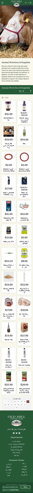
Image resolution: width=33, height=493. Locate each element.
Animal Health (17, 441)
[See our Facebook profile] (14, 433)
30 (21, 405)
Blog (8, 475)
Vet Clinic (8, 464)
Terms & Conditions (12, 485)
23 (24, 402)
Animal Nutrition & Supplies (16, 444)
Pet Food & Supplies (16, 447)
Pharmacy (8, 467)
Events (9, 472)
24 (28, 402)
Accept (25, 487)
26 (8, 405)
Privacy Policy (23, 485)
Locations (24, 469)
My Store (24, 466)
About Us (24, 472)
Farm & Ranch (16, 452)
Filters (7, 97)
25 (5, 405)
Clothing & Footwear (16, 449)
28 (15, 405)
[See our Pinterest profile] (19, 433)
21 (18, 402)
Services (16, 455)
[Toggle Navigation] (2, 3)
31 (24, 405)
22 (21, 402)
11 (8, 402)
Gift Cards (9, 470)
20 (14, 402)
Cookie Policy (14, 490)
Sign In (24, 463)
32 (16, 408)
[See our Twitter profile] (16, 433)
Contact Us (24, 474)
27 (11, 405)
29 (18, 405)
